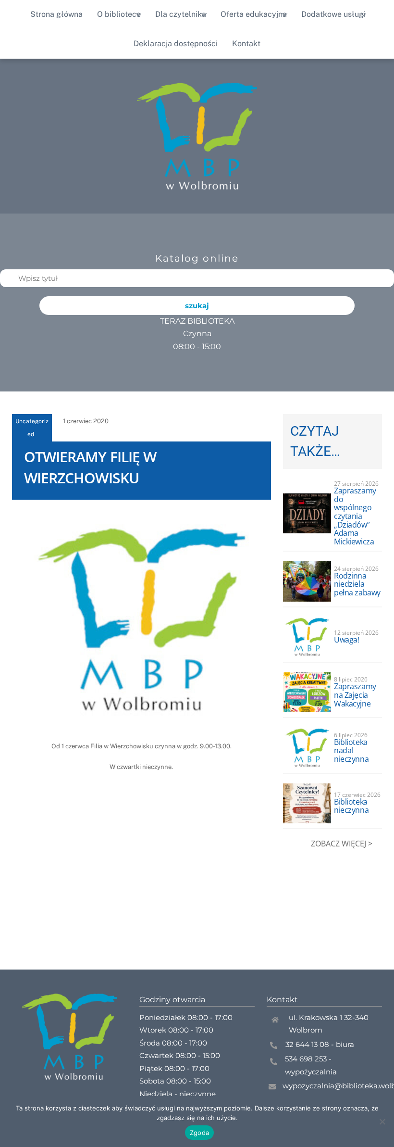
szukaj (197, 305)
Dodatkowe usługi (333, 14)
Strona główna (56, 14)
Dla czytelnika (180, 14)
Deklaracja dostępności (176, 43)
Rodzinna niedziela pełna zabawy (357, 584)
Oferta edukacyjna (254, 14)
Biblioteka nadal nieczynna (351, 750)
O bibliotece (119, 14)
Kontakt (246, 43)
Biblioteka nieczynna (351, 806)
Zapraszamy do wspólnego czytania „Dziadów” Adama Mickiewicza (355, 516)
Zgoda (199, 1132)
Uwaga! (346, 639)
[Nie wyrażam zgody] (382, 1121)
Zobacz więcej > (341, 843)
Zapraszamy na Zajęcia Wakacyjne (355, 694)
